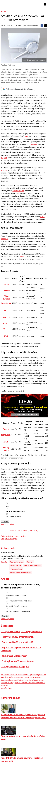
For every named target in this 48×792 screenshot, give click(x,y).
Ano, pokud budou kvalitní (16, 595)
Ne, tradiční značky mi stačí (16, 606)
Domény (30, 562)
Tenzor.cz (4, 238)
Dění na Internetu (17, 562)
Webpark (6, 290)
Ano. (7, 506)
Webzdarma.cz (18, 190)
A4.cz (6, 310)
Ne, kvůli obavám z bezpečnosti (18, 611)
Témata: (4, 562)
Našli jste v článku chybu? (9, 539)
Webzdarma (6, 303)
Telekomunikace (16, 569)
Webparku (34, 144)
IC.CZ (42, 216)
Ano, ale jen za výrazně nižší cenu (19, 601)
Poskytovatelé (15, 565)
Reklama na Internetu (32, 565)
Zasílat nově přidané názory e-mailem (13, 536)
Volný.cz (4, 170)
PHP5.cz (23, 256)
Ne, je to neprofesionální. (16, 511)
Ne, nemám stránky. (13, 517)
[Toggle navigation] (45, 4)
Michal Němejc (6, 26)
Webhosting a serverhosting (20, 572)
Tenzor (6, 329)
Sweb (26, 136)
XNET (5, 442)
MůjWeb (4, 157)
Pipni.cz (6, 429)
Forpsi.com (5, 434)
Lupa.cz (3, 11)
